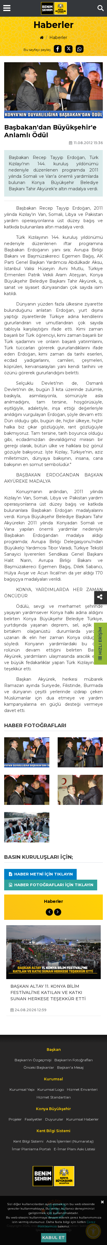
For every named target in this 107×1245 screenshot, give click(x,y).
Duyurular (54, 1119)
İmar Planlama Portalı (31, 1149)
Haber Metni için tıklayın (43, 874)
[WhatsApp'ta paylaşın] (80, 49)
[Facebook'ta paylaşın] (58, 49)
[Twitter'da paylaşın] (69, 49)
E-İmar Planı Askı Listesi (74, 1149)
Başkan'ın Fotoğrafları (73, 1060)
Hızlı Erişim (100, 641)
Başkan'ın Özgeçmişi (33, 1060)
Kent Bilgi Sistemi (28, 1141)
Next (57, 912)
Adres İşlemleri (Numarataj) (70, 1141)
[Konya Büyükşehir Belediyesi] (54, 8)
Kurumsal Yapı (22, 1089)
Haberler (58, 37)
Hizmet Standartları (54, 1097)
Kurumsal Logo (50, 1089)
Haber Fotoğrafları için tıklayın (53, 884)
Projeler (15, 1119)
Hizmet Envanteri (82, 1089)
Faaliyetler (33, 1119)
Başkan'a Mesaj (70, 1067)
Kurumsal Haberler (82, 1119)
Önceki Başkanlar (38, 1067)
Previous (49, 912)
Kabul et (53, 1237)
